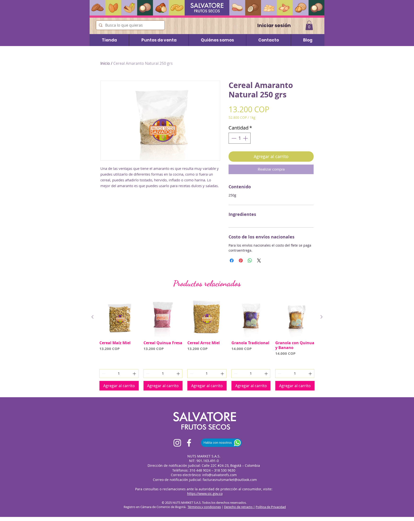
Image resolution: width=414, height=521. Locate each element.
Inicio (105, 63)
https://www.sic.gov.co (205, 493)
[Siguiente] (321, 317)
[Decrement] (233, 138)
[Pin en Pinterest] (241, 260)
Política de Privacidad (271, 507)
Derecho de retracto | (239, 507)
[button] (309, 25)
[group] (207, 344)
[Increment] (246, 138)
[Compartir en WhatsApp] (250, 260)
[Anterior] (92, 317)
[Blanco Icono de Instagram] (177, 443)
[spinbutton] (239, 138)
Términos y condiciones (204, 507)
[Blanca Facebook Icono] (189, 443)
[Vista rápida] (119, 317)
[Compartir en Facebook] (232, 260)
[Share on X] (259, 260)
